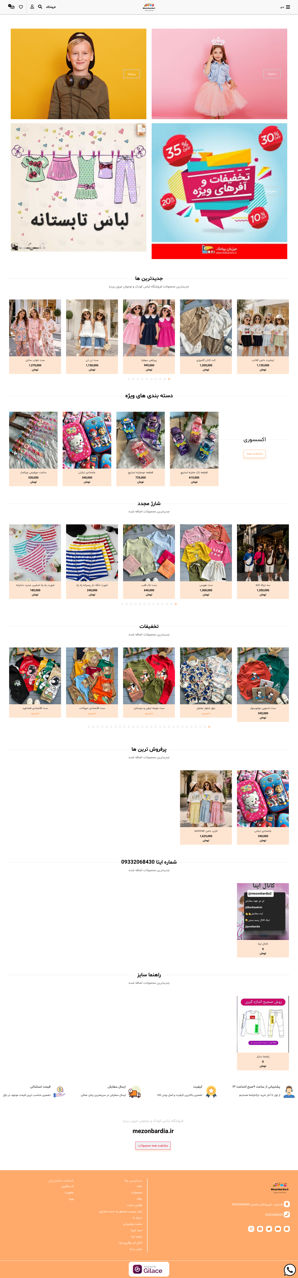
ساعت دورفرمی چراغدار (33, 472)
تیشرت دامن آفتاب (263, 360)
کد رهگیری (67, 1186)
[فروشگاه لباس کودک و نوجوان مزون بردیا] (149, 7)
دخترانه (272, 74)
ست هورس (206, 585)
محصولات (136, 1193)
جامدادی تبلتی (86, 472)
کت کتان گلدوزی (205, 360)
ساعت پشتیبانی (132, 1224)
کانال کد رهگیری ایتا (130, 1243)
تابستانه (130, 191)
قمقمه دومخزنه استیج (140, 472)
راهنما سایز (263, 1057)
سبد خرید (136, 1230)
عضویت (69, 1193)
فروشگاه (51, 7)
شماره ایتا (136, 1237)
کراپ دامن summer (206, 831)
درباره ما (137, 1218)
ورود (71, 1199)
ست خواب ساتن (35, 360)
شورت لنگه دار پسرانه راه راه (92, 585)
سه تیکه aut (263, 585)
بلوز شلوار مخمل (206, 708)
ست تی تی (92, 360)
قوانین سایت (134, 1205)
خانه (139, 1186)
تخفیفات (271, 191)
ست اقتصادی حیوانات (92, 708)
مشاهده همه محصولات (153, 1145)
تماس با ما (136, 1249)
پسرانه (131, 74)
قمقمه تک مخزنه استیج (194, 472)
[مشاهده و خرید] (263, 327)
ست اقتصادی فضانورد (35, 708)
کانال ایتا (263, 944)
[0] (12, 7)
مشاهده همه (254, 454)
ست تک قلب (149, 585)
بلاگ (139, 1199)
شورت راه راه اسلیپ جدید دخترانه (35, 585)
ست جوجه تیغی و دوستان (149, 708)
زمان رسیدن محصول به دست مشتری (120, 1211)
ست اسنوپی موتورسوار (263, 708)
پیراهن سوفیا (149, 360)
